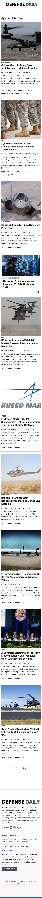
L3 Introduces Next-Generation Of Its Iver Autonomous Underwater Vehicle (20, 577)
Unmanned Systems (11, 278)
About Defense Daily (28, 839)
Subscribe (15, 839)
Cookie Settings (7, 842)
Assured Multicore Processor (21, 91)
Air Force (5, 62)
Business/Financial (10, 571)
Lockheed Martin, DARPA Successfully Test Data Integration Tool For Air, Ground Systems (20, 422)
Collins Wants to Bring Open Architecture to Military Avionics (19, 67)
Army (3, 140)
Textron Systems (7, 175)
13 (24, 768)
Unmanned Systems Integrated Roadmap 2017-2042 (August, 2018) (19, 284)
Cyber (3, 416)
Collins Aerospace (7, 93)
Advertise (5, 839)
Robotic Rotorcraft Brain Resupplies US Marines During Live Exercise (20, 500)
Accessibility (6, 844)
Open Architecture (22, 93)
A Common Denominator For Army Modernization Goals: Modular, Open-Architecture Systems (20, 655)
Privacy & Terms (22, 842)
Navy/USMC (5, 495)
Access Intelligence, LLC (19, 881)
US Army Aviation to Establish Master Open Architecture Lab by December (19, 343)
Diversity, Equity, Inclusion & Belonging (16, 847)
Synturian (28, 172)
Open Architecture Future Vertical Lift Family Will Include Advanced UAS (20, 732)
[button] (3, 4)
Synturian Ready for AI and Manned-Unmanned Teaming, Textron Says (17, 146)
